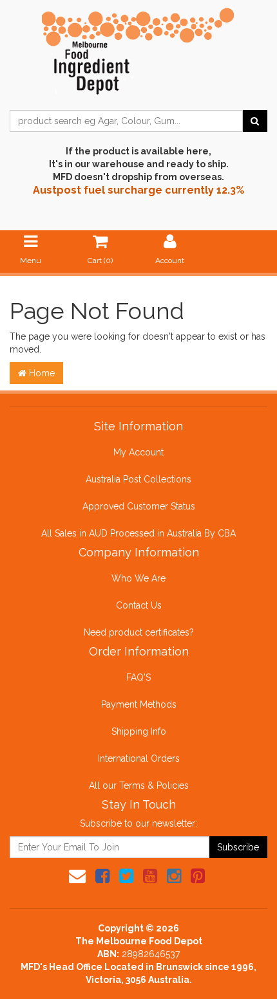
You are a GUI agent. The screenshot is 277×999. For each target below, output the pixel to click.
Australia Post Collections (138, 479)
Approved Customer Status (138, 506)
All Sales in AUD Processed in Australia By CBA (138, 533)
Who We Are (138, 578)
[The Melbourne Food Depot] (138, 48)
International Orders (139, 758)
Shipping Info (138, 731)
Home (40, 373)
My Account (138, 452)
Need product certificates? (139, 632)
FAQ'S (138, 677)
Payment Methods (139, 704)
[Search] (254, 121)
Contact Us (139, 605)
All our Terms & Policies (139, 785)
